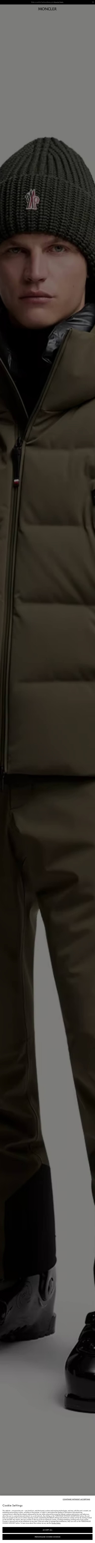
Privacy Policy (55, 1523)
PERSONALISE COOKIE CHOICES (47, 1537)
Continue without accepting (76, 1499)
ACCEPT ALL (47, 1530)
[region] (47, 1519)
